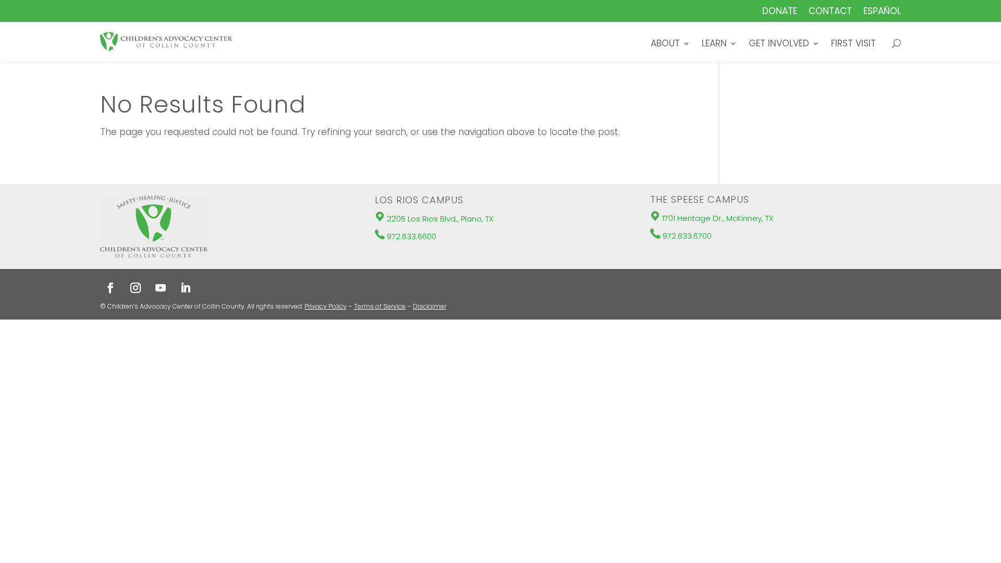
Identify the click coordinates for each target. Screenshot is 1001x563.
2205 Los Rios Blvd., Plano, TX (440, 218)
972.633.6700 (687, 235)
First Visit (853, 45)
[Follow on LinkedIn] (185, 287)
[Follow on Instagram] (135, 287)
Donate (779, 12)
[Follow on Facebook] (110, 287)
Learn (714, 45)
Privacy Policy (325, 306)
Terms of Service (380, 306)
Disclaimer (429, 306)
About (665, 45)
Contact (830, 12)
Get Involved (779, 45)
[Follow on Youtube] (160, 287)
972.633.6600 (411, 236)
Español (882, 12)
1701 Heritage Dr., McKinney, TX (718, 218)
